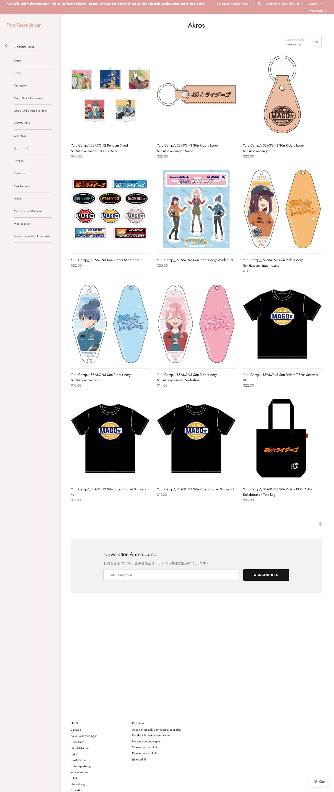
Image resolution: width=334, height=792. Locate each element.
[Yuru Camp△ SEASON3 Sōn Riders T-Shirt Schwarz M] (110, 438)
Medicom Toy (22, 224)
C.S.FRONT (21, 136)
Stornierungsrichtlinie (145, 747)
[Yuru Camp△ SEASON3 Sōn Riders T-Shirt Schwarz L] (196, 438)
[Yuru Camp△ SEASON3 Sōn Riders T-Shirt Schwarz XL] (282, 324)
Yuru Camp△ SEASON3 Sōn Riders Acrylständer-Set (195, 259)
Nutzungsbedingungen (146, 741)
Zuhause (76, 730)
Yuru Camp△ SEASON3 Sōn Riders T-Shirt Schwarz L (196, 489)
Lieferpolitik (139, 759)
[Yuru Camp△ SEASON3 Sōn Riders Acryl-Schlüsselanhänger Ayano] (282, 209)
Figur (74, 754)
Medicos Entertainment (28, 211)
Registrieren (240, 3)
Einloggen (223, 3)
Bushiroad (20, 173)
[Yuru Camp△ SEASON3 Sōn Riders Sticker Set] (110, 209)
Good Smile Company (28, 98)
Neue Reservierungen (84, 736)
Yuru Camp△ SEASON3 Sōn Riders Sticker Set (105, 259)
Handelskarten (80, 748)
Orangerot (20, 85)
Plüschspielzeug (81, 766)
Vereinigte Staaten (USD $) (282, 3)
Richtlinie (138, 723)
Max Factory (21, 186)
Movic (18, 198)
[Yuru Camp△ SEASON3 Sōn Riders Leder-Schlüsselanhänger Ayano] (196, 94)
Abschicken (266, 574)
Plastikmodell (79, 760)
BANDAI (19, 161)
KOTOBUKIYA (22, 123)
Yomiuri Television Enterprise (32, 236)
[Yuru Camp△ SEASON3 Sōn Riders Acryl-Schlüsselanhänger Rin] (110, 324)
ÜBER (74, 723)
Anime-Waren (79, 772)
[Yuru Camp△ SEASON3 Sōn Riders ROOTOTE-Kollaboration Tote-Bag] (282, 438)
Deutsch (313, 3)
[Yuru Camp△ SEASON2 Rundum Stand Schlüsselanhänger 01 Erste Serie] (110, 94)
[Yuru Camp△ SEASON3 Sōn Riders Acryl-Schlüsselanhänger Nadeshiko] (196, 324)
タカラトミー (23, 148)
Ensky (17, 73)
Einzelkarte (77, 742)
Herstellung (24, 47)
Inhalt (74, 778)
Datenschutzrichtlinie (144, 753)
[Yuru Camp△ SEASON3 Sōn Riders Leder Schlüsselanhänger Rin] (282, 94)
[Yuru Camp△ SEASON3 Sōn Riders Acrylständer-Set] (196, 209)
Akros (17, 60)
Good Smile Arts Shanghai (30, 110)
